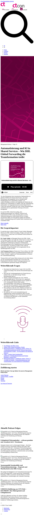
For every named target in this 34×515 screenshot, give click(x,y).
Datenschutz (7, 509)
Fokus (5, 50)
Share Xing (3, 224)
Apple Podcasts (4, 375)
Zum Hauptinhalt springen (7, 1)
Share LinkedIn (4, 223)
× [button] (4, 339)
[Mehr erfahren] (1, 455)
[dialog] (17, 339)
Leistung (6, 51)
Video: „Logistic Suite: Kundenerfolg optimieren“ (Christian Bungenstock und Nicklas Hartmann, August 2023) (16, 356)
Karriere (6, 54)
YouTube (3, 380)
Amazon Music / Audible (7, 376)
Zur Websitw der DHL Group (11, 345)
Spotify (2, 379)
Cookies (6, 511)
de (4, 45)
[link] (17, 435)
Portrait (5, 52)
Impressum (6, 508)
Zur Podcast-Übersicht (6, 383)
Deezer (2, 378)
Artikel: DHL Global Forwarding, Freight (14, 347)
